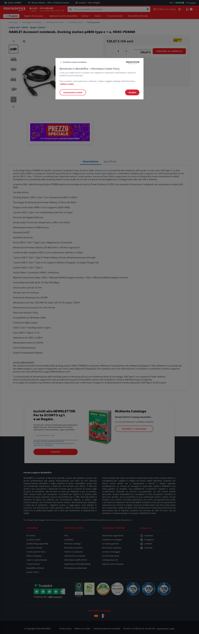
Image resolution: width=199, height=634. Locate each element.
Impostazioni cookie (72, 92)
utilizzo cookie (67, 84)
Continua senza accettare (75, 62)
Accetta (132, 92)
